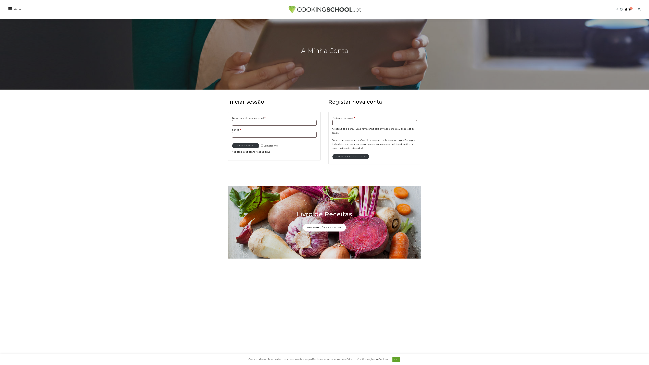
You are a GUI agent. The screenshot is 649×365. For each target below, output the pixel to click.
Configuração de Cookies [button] (372, 359)
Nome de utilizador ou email (255, 117)
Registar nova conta (350, 156)
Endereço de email (350, 117)
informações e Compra (324, 227)
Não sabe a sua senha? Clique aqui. (251, 151)
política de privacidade (351, 148)
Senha (243, 129)
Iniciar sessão (246, 145)
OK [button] (396, 359)
